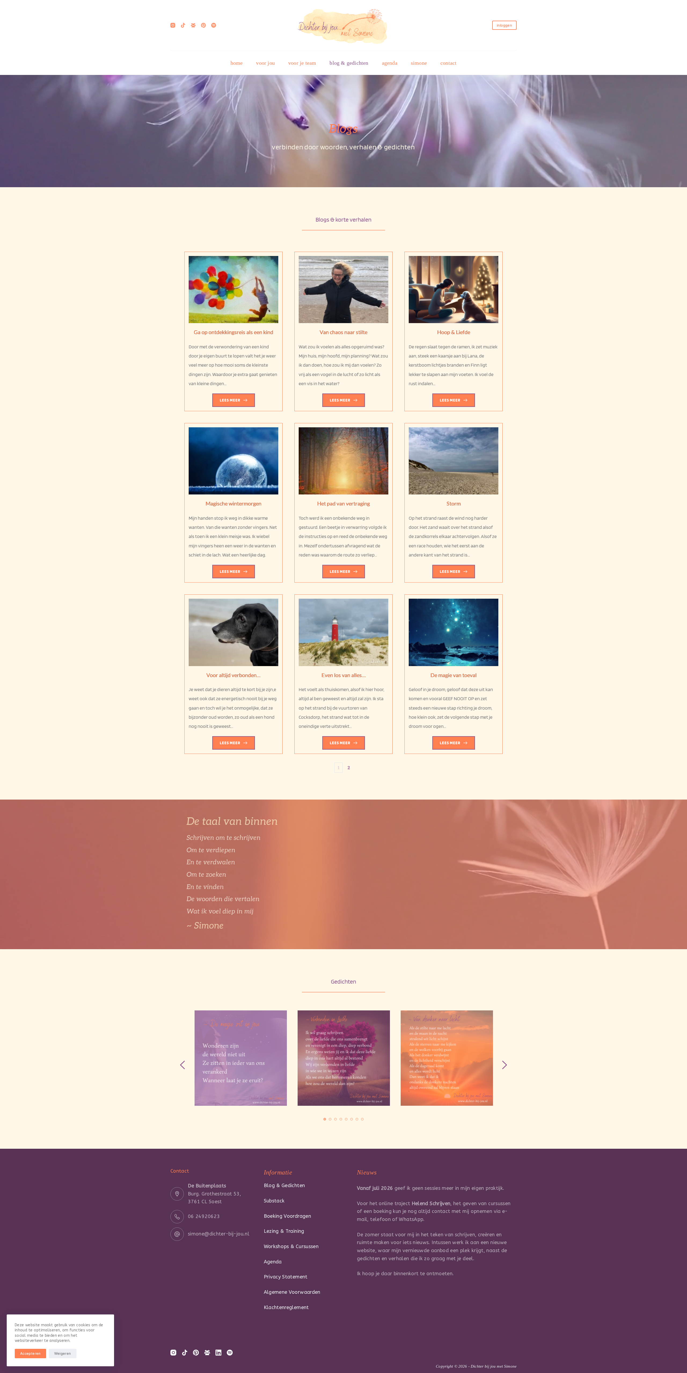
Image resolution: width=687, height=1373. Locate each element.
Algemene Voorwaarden (292, 1292)
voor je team (302, 63)
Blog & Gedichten (284, 1185)
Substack (274, 1201)
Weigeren (62, 1353)
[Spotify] (213, 25)
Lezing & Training (284, 1231)
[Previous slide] (182, 1065)
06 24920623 (204, 1216)
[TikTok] (183, 25)
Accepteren (30, 1353)
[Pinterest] (203, 25)
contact (448, 63)
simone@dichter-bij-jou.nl (218, 1234)
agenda (389, 63)
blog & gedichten (349, 63)
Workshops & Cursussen (291, 1246)
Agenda (273, 1262)
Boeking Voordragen (287, 1216)
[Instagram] (172, 25)
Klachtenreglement (286, 1307)
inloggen (504, 25)
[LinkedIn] (218, 1353)
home (237, 63)
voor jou (265, 63)
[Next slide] (504, 1065)
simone (419, 63)
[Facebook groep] (193, 25)
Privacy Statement (286, 1277)
